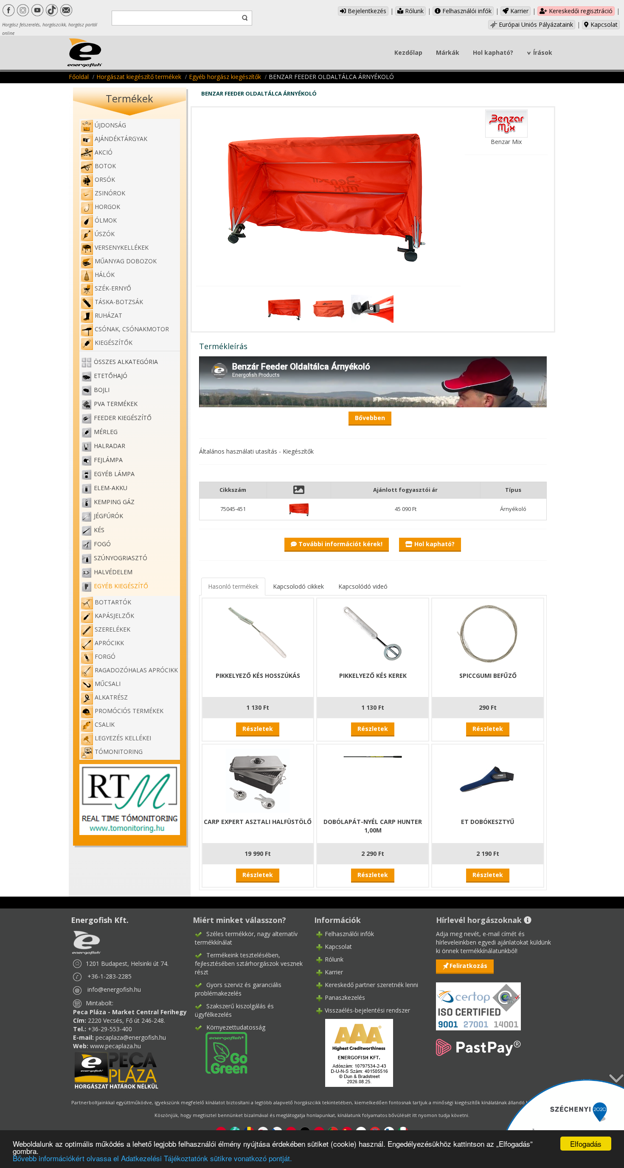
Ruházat (108, 315)
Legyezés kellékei (123, 738)
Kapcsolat (603, 24)
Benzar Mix (506, 142)
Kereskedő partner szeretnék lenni (371, 985)
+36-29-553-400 (110, 1029)
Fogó (102, 544)
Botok (105, 166)
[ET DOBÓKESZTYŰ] (488, 780)
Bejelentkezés (366, 11)
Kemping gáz (114, 502)
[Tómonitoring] (129, 799)
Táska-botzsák (119, 302)
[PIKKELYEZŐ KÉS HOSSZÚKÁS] (258, 633)
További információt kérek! (339, 544)
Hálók (105, 275)
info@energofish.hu (114, 989)
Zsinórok (110, 193)
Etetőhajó (110, 376)
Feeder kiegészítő (123, 418)
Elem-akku (110, 488)
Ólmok (106, 220)
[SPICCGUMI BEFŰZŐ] (488, 633)
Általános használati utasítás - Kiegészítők (256, 451)
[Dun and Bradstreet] (353, 1052)
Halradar (109, 446)
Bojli (102, 390)
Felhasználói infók (466, 11)
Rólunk (413, 11)
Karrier (518, 11)
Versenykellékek (122, 247)
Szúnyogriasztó (120, 558)
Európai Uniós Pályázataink (535, 24)
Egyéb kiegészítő (121, 586)
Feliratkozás (468, 966)
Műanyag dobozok (126, 261)
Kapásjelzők (114, 616)
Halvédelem (113, 572)
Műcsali (108, 684)
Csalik (105, 724)
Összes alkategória (126, 362)
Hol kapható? (493, 52)
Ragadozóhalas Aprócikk (136, 670)
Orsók (105, 179)
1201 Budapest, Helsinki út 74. (127, 963)
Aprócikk (109, 643)
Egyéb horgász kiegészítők (225, 77)
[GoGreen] (221, 1052)
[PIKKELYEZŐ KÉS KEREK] (373, 633)
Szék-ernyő (113, 288)
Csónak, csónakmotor (132, 329)
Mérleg (106, 432)
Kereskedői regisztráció (580, 11)
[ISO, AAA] (478, 1001)
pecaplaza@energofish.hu (131, 1037)
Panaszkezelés (345, 997)
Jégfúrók (108, 516)
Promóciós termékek (129, 711)
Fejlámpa (108, 460)
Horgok (107, 207)
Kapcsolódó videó (363, 586)
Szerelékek (112, 629)
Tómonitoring (119, 752)
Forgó (105, 656)
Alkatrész (111, 697)
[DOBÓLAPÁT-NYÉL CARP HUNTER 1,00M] (373, 756)
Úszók (105, 234)
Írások (542, 52)
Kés (99, 530)
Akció (103, 152)
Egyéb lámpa (114, 474)
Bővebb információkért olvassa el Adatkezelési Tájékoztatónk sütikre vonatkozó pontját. (152, 1158)
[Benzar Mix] (506, 123)
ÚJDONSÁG (110, 125)
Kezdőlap (408, 52)
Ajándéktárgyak (121, 139)
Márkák (447, 52)
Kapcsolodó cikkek (298, 586)
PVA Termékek (116, 404)
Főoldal (79, 77)
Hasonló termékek (233, 586)
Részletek (257, 729)
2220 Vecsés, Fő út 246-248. (126, 1020)
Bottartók (113, 602)
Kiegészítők (113, 343)
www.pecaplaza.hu (115, 1046)
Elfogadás (586, 1143)
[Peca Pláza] (116, 1069)
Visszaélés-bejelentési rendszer (367, 1010)
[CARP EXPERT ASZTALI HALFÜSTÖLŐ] (258, 780)
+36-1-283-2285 (109, 976)
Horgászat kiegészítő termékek (138, 77)
